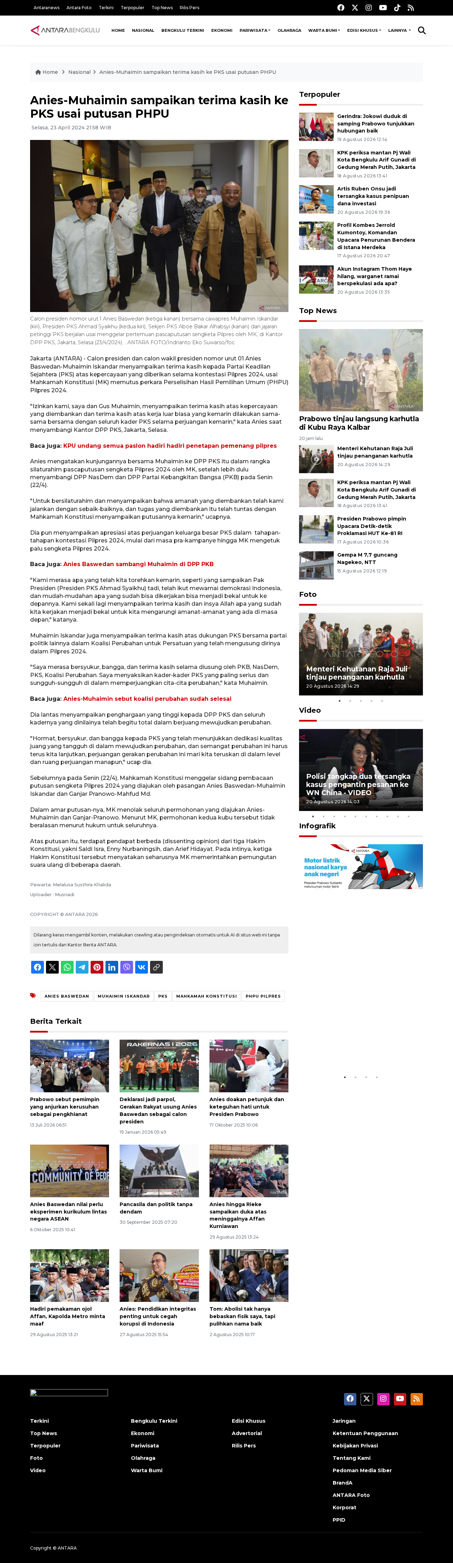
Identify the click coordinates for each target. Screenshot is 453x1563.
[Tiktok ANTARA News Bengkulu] (397, 7)
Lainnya (398, 30)
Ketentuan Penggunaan (365, 1433)
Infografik (317, 826)
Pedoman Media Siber (362, 1470)
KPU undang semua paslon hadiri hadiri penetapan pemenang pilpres (170, 445)
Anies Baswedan (67, 996)
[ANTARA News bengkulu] (65, 30)
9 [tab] (398, 816)
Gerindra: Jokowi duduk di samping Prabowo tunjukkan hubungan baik (375, 123)
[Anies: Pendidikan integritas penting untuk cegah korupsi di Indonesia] (159, 1275)
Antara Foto (79, 7)
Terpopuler (132, 7)
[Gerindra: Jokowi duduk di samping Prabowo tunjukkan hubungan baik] (316, 126)
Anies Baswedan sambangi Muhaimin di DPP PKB (138, 564)
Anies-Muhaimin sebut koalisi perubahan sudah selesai (147, 698)
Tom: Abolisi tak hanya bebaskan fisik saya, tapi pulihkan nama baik (242, 1316)
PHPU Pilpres (263, 996)
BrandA (342, 1483)
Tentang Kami (352, 1458)
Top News (162, 7)
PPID (339, 1520)
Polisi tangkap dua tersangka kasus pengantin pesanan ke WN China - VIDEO (358, 784)
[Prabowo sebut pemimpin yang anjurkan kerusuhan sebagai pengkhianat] (69, 1065)
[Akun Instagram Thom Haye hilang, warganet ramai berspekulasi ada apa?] (316, 279)
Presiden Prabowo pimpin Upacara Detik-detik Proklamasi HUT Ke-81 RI (371, 526)
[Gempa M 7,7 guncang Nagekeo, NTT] (316, 565)
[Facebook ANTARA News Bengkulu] (340, 7)
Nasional (143, 30)
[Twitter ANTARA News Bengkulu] (355, 7)
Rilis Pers (189, 7)
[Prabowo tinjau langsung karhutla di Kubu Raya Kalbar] (361, 369)
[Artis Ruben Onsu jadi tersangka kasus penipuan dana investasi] (316, 199)
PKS (163, 996)
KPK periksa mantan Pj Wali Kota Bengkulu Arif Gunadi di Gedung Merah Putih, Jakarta (376, 160)
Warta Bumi (322, 30)
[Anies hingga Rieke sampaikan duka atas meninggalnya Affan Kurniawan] (249, 1170)
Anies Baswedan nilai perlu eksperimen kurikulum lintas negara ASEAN (68, 1211)
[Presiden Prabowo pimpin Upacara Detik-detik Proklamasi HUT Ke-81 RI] (316, 528)
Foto (308, 594)
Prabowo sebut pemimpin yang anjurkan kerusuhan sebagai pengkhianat (64, 1106)
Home (118, 30)
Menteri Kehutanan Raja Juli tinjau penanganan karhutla (357, 673)
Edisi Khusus (362, 30)
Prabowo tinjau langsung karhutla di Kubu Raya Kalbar (359, 423)
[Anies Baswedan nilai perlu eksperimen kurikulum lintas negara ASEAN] (69, 1170)
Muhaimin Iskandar (124, 996)
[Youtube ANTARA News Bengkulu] (383, 7)
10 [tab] (408, 816)
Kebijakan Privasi (355, 1445)
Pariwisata (253, 30)
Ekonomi (222, 30)
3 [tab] (361, 700)
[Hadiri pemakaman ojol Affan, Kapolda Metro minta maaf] (69, 1275)
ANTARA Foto (351, 1495)
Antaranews (46, 7)
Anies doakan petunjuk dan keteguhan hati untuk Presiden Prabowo (247, 1106)
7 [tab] (376, 816)
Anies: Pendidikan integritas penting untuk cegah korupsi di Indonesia (158, 1316)
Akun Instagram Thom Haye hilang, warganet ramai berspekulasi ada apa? (374, 276)
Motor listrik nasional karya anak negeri (354, 1048)
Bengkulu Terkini (182, 30)
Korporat (344, 1507)
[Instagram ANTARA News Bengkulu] (369, 7)
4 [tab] (371, 700)
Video (310, 710)
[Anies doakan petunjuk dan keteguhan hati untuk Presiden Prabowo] (249, 1065)
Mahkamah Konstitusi (206, 996)
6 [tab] (366, 816)
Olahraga (289, 30)
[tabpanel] (361, 654)
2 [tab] (350, 700)
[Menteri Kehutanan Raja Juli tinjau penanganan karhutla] (316, 458)
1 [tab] (339, 700)
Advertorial (247, 1433)
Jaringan (344, 1421)
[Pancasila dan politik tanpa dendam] (159, 1170)
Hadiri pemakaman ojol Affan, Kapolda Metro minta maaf (67, 1316)
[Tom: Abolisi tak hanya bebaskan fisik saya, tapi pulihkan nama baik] (249, 1275)
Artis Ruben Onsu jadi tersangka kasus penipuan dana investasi (373, 196)
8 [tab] (387, 816)
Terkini (106, 7)
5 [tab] (382, 700)
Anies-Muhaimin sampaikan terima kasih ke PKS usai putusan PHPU (187, 72)
